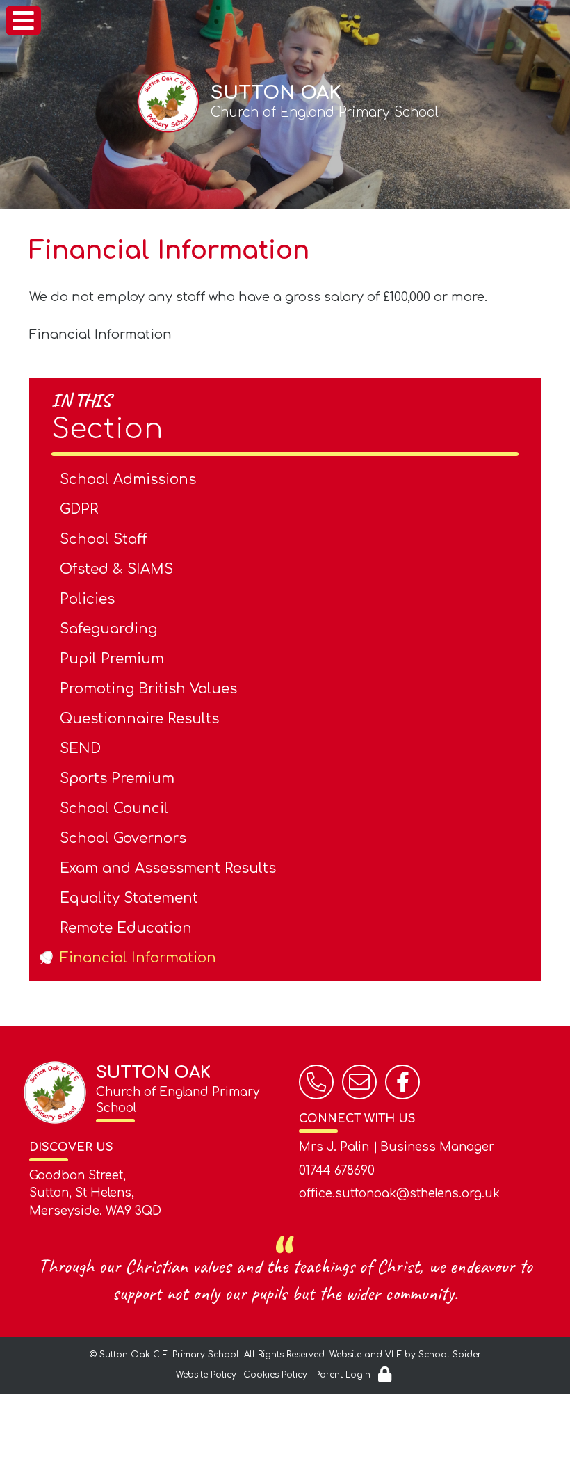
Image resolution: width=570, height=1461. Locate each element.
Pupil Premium (112, 659)
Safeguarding (108, 629)
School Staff (103, 539)
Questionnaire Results (139, 719)
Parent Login (342, 1375)
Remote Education (126, 928)
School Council (114, 808)
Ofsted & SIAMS (116, 569)
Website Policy (206, 1375)
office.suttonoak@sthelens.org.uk (399, 1193)
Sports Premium (117, 778)
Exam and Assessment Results (168, 868)
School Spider (449, 1354)
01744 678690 (337, 1170)
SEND (80, 749)
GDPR (79, 509)
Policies (87, 599)
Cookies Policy (275, 1375)
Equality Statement (129, 898)
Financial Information (100, 334)
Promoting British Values (148, 689)
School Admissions (128, 479)
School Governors (123, 838)
